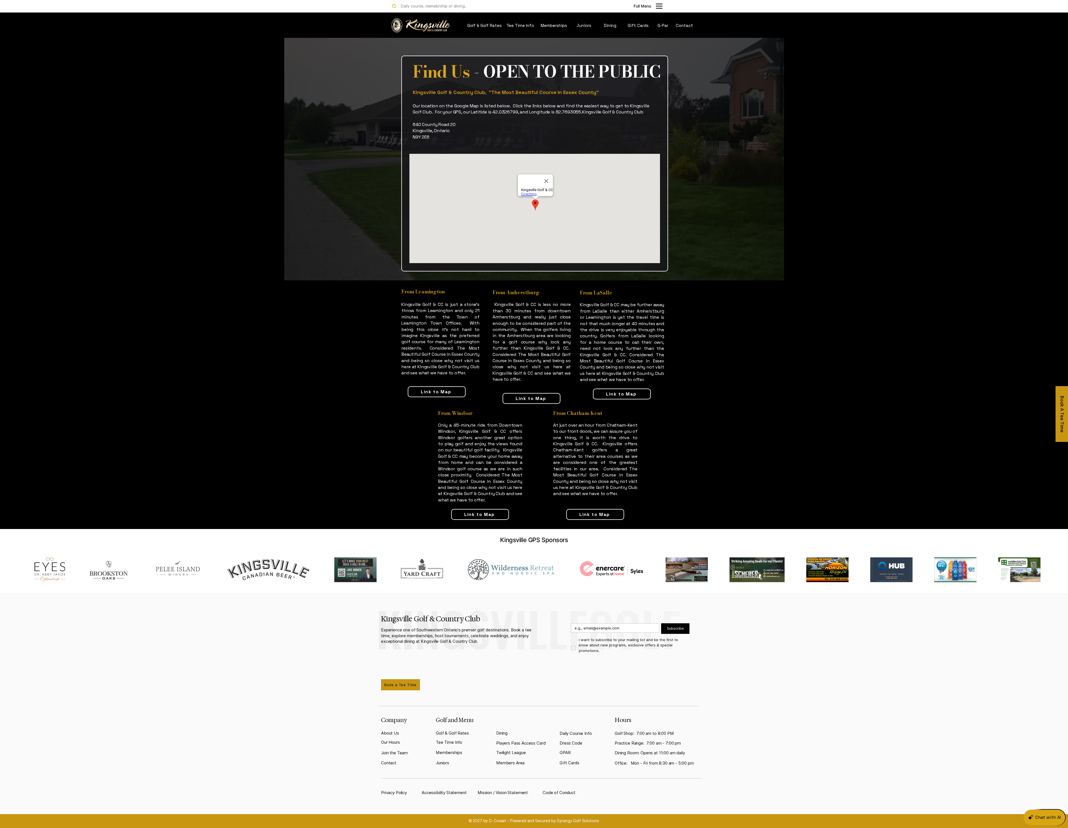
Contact (388, 762)
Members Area (510, 762)
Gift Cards (569, 762)
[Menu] (659, 6)
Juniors (442, 762)
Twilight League (511, 752)
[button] (390, 733)
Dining (502, 733)
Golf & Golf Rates (452, 733)
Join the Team (394, 752)
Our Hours (390, 742)
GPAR (565, 752)
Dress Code (571, 743)
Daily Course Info (576, 733)
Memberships (449, 752)
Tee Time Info (449, 742)
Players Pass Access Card (520, 743)
